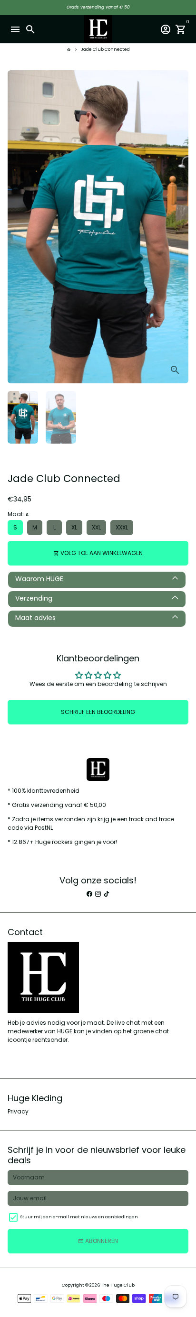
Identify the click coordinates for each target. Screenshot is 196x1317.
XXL (96, 527)
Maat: (18, 514)
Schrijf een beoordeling (98, 712)
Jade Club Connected (105, 49)
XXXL (122, 527)
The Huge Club (118, 1285)
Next (180, 226)
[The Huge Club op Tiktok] (106, 894)
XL (74, 527)
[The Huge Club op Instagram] (98, 894)
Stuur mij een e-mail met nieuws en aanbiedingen (79, 1217)
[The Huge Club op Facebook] (89, 894)
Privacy (18, 1111)
